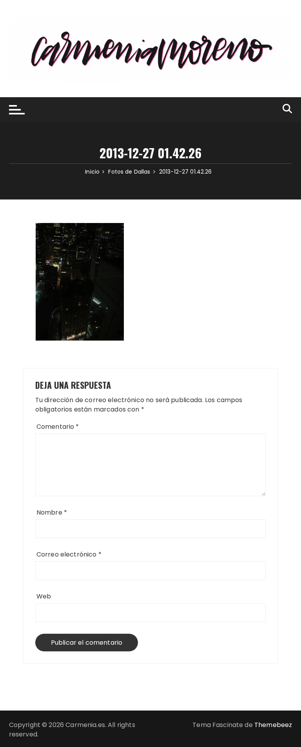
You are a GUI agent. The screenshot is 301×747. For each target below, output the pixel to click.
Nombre (51, 512)
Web (43, 596)
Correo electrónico (69, 554)
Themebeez (273, 724)
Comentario (57, 426)
